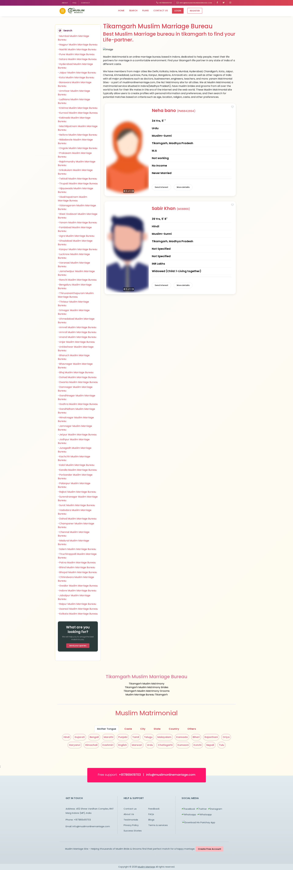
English (122, 745)
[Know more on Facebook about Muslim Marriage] (217, 3)
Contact (85, 3)
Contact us (160, 10)
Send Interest (161, 187)
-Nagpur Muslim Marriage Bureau (77, 44)
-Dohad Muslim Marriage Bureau (77, 377)
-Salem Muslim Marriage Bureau (77, 549)
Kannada (182, 737)
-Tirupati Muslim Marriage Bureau (78, 183)
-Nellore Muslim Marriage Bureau (77, 134)
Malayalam (164, 737)
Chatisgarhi (165, 745)
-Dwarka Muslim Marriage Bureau (78, 382)
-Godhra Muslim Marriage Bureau (78, 404)
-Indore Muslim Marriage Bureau (77, 590)
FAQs (151, 814)
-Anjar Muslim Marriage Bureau (76, 342)
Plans (145, 10)
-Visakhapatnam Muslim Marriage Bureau (72, 198)
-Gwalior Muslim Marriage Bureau (78, 585)
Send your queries (77, 645)
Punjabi (122, 737)
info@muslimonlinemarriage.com (195, 3)
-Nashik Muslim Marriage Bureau (77, 49)
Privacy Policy (131, 825)
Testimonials (131, 819)
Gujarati (79, 737)
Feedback (153, 808)
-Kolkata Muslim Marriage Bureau (78, 613)
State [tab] (157, 729)
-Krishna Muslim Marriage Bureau (77, 108)
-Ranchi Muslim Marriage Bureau (77, 280)
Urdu (150, 745)
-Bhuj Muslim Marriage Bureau (75, 372)
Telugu (148, 737)
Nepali (210, 745)
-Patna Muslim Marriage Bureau (77, 562)
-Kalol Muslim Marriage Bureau (76, 465)
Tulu (221, 745)
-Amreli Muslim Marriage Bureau (77, 327)
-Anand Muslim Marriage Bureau (77, 337)
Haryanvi (74, 745)
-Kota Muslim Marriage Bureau (76, 77)
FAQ (74, 3)
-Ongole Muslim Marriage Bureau (77, 148)
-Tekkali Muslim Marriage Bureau (77, 178)
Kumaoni (183, 745)
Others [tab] (191, 729)
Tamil (135, 737)
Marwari (137, 745)
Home (121, 10)
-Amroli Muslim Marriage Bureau (77, 332)
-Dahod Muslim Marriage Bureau (77, 518)
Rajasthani (211, 737)
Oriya (226, 737)
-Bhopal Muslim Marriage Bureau (77, 572)
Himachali (91, 745)
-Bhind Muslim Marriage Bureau (76, 567)
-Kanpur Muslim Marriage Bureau (77, 249)
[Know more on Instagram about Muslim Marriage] (230, 3)
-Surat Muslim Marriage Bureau (76, 505)
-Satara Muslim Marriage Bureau (77, 59)
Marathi (108, 737)
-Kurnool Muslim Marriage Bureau (78, 113)
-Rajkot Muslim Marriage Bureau (77, 492)
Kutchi (197, 745)
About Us (129, 814)
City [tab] (142, 729)
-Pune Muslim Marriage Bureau (76, 54)
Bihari (196, 737)
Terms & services (158, 825)
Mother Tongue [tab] (106, 729)
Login (177, 10)
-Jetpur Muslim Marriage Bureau (77, 434)
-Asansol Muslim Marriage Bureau (78, 609)
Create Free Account (209, 849)
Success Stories (133, 830)
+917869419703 (165, 3)
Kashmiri (107, 745)
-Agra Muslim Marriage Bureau (76, 236)
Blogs (151, 819)
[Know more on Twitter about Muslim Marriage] (223, 3)
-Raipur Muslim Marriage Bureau (77, 604)
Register (195, 10)
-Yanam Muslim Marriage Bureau (77, 222)
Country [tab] (174, 729)
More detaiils (183, 187)
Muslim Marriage (146, 866)
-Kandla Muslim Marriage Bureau (77, 470)
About (65, 3)
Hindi (66, 737)
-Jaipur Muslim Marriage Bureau (77, 72)
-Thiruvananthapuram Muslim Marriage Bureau (76, 295)
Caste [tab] (128, 729)
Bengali (94, 737)
